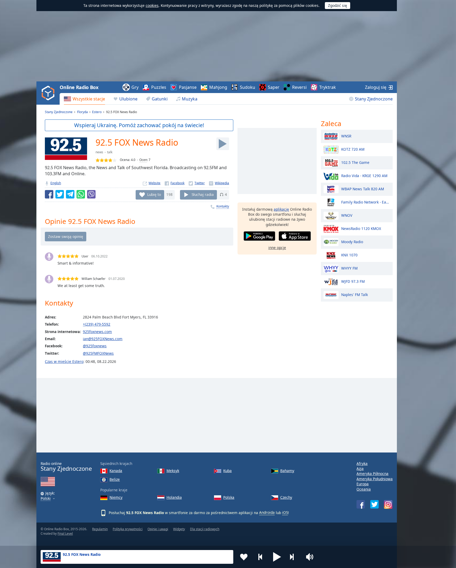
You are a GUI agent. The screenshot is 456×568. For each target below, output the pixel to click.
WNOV (346, 215)
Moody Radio (352, 241)
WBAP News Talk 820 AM (362, 188)
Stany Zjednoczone (374, 99)
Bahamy (287, 470)
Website (154, 183)
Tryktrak (327, 87)
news (99, 152)
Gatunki (160, 99)
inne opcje (277, 247)
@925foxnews (95, 345)
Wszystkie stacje (89, 99)
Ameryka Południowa (375, 478)
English (55, 183)
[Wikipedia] (219, 183)
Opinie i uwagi (158, 529)
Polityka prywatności (127, 529)
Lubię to (154, 194)
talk (109, 152)
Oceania (364, 489)
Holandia (174, 497)
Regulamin (100, 529)
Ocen (143, 160)
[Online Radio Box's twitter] (374, 504)
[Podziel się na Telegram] (70, 194)
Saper (273, 87)
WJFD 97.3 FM (353, 281)
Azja (360, 468)
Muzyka (189, 99)
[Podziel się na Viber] (91, 194)
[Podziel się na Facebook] (49, 194)
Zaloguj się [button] (375, 87)
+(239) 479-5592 (96, 324)
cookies (152, 5)
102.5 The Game (355, 162)
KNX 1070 (349, 254)
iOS (285, 512)
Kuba (227, 470)
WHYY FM (349, 267)
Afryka (362, 463)
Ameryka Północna (372, 473)
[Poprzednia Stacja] (260, 557)
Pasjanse (188, 87)
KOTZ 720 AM (352, 148)
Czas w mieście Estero (64, 361)
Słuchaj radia (203, 194)
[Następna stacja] (293, 557)
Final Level (65, 533)
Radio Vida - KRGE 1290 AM (364, 175)
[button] (277, 557)
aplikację (281, 209)
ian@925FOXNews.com (102, 338)
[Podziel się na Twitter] (59, 194)
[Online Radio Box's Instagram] (388, 504)
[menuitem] (84, 99)
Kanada (116, 470)
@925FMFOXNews (98, 353)
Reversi (299, 87)
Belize (115, 479)
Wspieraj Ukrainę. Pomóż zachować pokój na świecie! (139, 125)
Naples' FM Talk (354, 294)
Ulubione (128, 99)
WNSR (346, 135)
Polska (228, 497)
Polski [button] (46, 498)
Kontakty (222, 206)
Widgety (179, 529)
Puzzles (158, 87)
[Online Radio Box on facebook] (361, 504)
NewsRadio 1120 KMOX (361, 228)
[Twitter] (197, 183)
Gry (135, 87)
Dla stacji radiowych (204, 529)
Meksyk (173, 470)
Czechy (286, 497)
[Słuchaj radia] (222, 143)
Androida (267, 512)
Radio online (66, 466)
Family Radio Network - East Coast (365, 201)
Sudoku (247, 87)
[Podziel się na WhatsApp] (81, 194)
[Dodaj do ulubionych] (244, 557)
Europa (363, 483)
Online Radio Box (79, 87)
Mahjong (218, 87)
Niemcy (116, 497)
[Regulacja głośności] (310, 557)
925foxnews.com (97, 331)
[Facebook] (174, 183)
